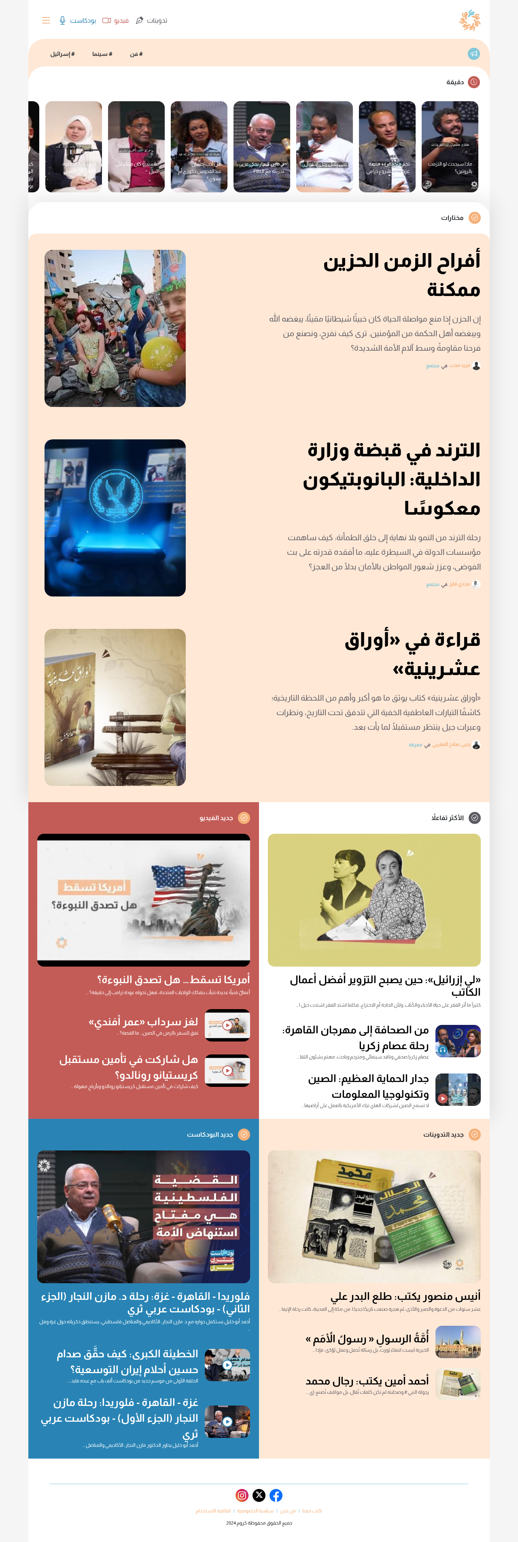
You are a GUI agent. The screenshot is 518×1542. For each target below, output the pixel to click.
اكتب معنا (312, 1511)
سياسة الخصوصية (255, 1511)
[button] (46, 22)
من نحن (288, 1511)
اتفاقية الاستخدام (213, 1511)
